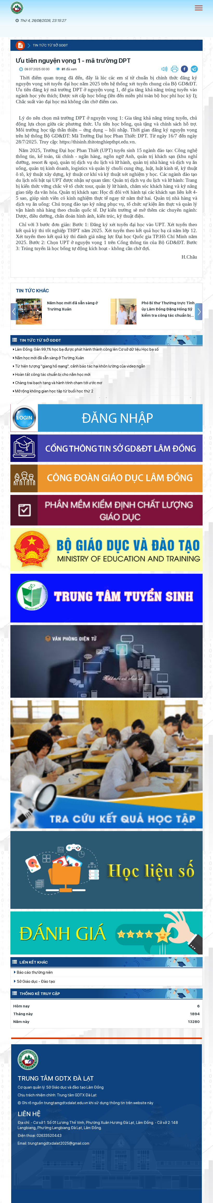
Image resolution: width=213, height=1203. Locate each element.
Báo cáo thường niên (34, 972)
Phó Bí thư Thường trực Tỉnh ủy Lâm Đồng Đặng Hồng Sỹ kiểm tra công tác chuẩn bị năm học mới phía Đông (168, 310)
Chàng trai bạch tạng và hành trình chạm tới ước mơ (58, 350)
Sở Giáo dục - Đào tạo (35, 981)
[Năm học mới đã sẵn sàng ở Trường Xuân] (29, 311)
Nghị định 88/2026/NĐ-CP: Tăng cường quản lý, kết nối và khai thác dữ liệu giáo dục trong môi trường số (102, 366)
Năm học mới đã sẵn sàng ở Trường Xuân (72, 306)
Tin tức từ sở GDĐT (50, 45)
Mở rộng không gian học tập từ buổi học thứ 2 (53, 358)
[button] (194, 69)
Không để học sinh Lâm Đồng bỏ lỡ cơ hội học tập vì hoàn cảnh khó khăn (75, 375)
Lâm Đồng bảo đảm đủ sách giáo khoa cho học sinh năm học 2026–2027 (75, 383)
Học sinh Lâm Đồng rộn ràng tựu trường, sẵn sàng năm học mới (67, 391)
